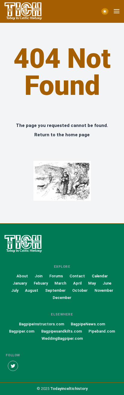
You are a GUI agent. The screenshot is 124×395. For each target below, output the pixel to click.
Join (38, 276)
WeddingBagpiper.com (62, 338)
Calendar (100, 276)
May (92, 283)
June (107, 283)
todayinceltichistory (69, 388)
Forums (56, 276)
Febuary (41, 283)
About (22, 276)
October (80, 290)
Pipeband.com (101, 331)
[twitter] (13, 366)
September (55, 290)
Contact (77, 276)
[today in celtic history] (29, 244)
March (60, 283)
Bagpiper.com (21, 331)
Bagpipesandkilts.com (61, 331)
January (20, 283)
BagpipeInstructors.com (41, 324)
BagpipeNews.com (88, 324)
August (31, 290)
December (62, 297)
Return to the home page (62, 134)
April (77, 283)
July (14, 290)
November (104, 290)
